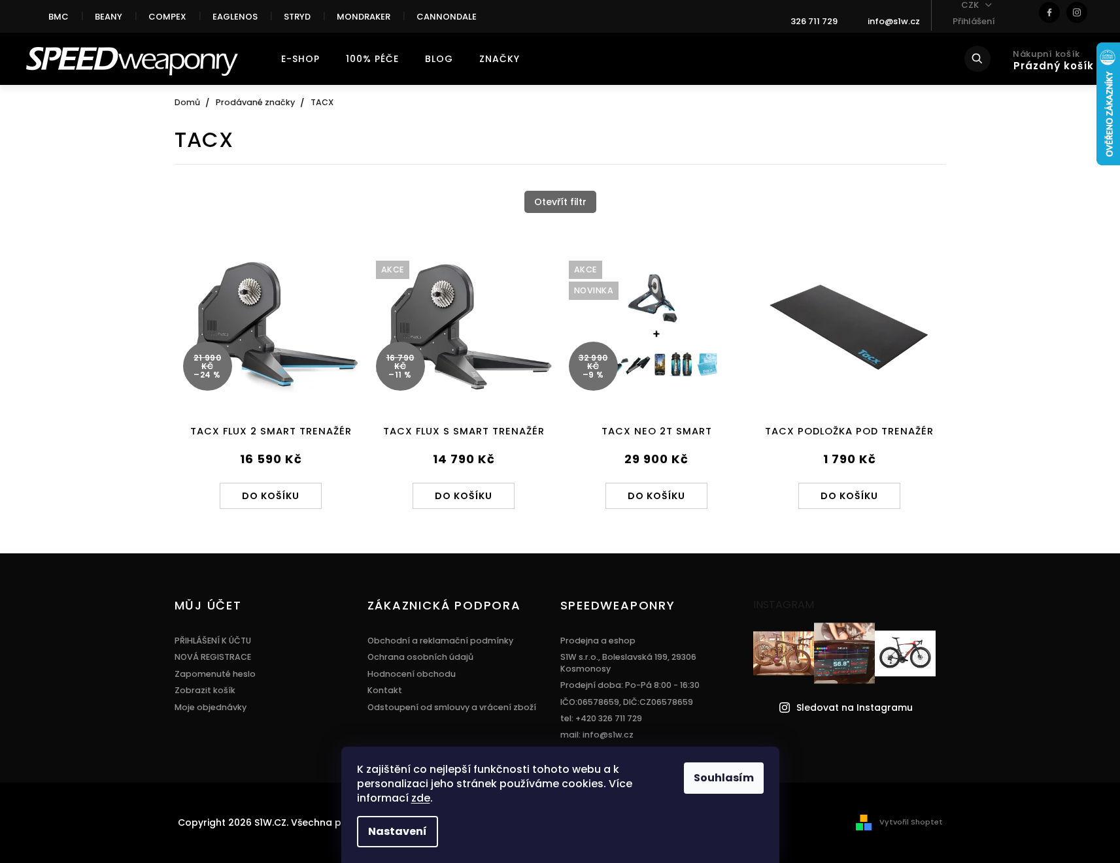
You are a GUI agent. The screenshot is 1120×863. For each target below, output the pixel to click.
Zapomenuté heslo (215, 673)
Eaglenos (235, 16)
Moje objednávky (210, 707)
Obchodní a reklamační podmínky (440, 640)
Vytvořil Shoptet (911, 822)
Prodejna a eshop (598, 640)
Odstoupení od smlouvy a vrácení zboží (451, 707)
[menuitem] (300, 59)
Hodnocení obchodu (411, 673)
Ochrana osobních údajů (420, 656)
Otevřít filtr (560, 201)
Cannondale (446, 16)
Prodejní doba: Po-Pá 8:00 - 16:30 (630, 685)
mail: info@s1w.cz (597, 734)
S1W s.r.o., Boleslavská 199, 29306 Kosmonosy (628, 662)
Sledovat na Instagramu (854, 708)
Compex (167, 16)
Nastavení (397, 831)
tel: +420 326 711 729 (601, 718)
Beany (108, 16)
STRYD (297, 16)
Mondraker (363, 16)
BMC (58, 16)
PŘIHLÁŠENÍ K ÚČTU (213, 640)
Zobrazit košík (205, 690)
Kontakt (384, 690)
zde (420, 798)
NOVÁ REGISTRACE (213, 656)
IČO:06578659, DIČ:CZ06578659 (626, 702)
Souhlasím (724, 777)
